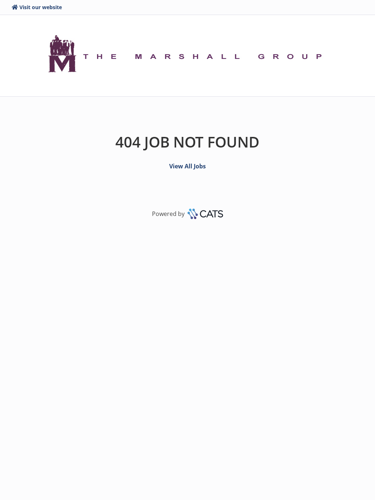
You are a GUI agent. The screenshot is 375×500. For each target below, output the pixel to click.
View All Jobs (187, 166)
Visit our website (40, 7)
